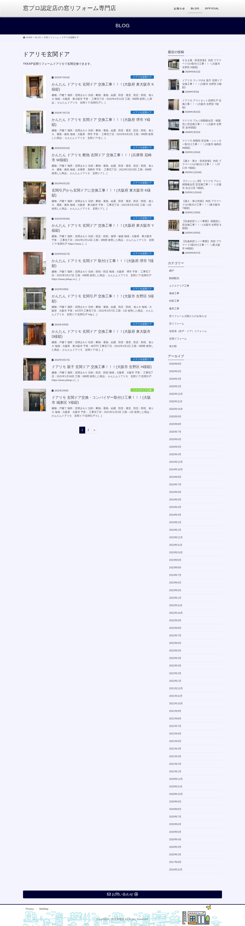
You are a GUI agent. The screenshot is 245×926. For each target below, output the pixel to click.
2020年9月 (175, 801)
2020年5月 (175, 831)
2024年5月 (175, 499)
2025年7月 (175, 431)
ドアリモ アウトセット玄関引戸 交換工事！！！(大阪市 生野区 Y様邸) (201, 104)
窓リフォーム (176, 323)
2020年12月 (176, 778)
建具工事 (174, 308)
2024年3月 (175, 514)
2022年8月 (175, 627)
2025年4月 (175, 454)
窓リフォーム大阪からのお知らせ (188, 316)
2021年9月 (175, 711)
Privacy (30, 908)
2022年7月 (175, 635)
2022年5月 (175, 650)
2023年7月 (175, 575)
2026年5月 (175, 371)
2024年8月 (175, 476)
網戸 (171, 270)
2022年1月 (175, 680)
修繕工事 (174, 293)
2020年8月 (175, 809)
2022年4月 (175, 658)
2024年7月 (175, 484)
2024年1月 (175, 529)
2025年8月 (175, 424)
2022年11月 (175, 605)
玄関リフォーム (178, 338)
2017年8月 (175, 862)
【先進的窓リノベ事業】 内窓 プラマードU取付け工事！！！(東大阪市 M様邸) (201, 245)
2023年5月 (175, 590)
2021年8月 (175, 718)
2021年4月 (175, 748)
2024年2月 (175, 522)
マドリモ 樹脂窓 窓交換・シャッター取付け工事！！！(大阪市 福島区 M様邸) (202, 144)
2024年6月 (175, 492)
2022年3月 (175, 665)
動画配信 (174, 278)
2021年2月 (175, 763)
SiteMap (43, 908)
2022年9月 (175, 620)
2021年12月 (176, 688)
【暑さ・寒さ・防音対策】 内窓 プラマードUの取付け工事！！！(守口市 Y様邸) (201, 164)
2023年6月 (175, 582)
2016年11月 (175, 869)
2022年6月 (175, 643)
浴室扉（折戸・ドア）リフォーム (188, 331)
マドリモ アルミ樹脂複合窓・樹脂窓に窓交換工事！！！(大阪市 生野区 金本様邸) (202, 124)
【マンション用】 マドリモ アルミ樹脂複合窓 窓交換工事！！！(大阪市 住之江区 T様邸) (202, 184)
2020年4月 (175, 839)
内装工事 (174, 300)
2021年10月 (176, 703)
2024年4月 (175, 507)
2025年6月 (175, 439)
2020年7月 (175, 816)
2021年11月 (175, 695)
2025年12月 (176, 393)
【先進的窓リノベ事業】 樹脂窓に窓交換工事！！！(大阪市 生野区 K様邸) (201, 225)
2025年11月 (175, 401)
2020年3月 (175, 846)
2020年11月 (175, 786)
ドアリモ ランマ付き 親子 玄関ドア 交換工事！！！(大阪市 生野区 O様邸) (202, 84)
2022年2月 (175, 673)
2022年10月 (176, 612)
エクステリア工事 (142, 390)
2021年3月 (175, 756)
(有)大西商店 (117, 919)
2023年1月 (175, 597)
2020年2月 (175, 854)
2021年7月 (175, 726)
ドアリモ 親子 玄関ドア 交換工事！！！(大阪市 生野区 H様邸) (102, 367)
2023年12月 (176, 537)
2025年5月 (175, 446)
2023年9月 (175, 560)
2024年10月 (176, 469)
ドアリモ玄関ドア (142, 77)
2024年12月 (176, 461)
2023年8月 (175, 567)
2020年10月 (176, 794)
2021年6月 (175, 733)
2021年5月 (175, 741)
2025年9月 (175, 416)
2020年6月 (175, 824)
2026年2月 (175, 386)
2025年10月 (176, 408)
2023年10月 (176, 552)
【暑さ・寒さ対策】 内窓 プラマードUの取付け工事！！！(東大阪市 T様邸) (201, 204)
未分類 (173, 346)
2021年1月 (175, 771)
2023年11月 (175, 544)
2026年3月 (175, 378)
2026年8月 (175, 363)
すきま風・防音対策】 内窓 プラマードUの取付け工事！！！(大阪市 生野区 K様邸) (201, 64)
